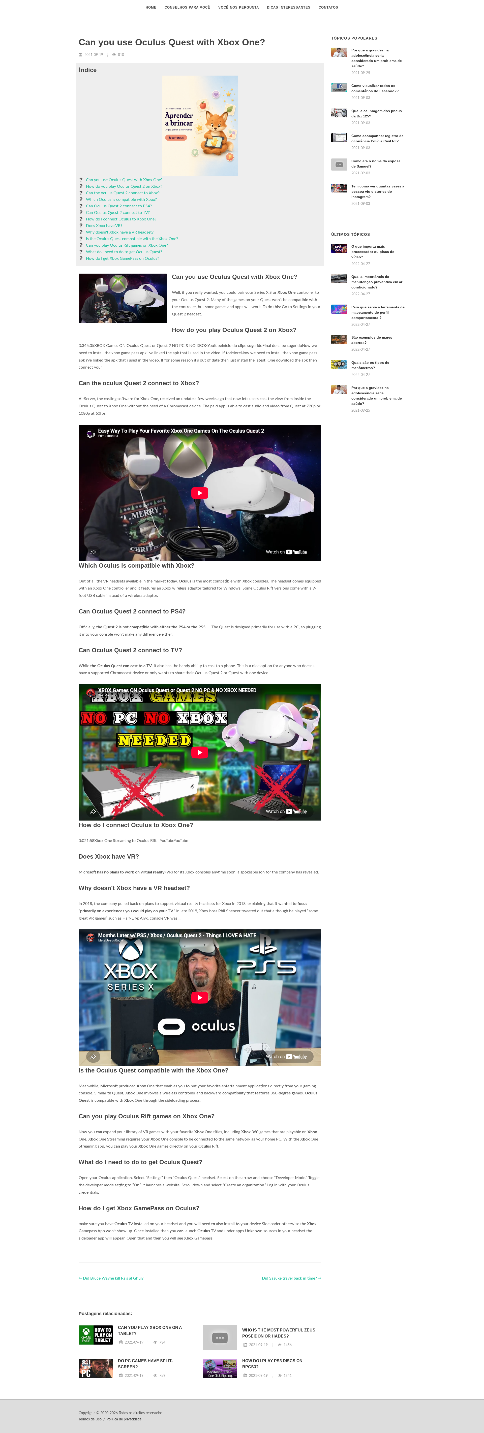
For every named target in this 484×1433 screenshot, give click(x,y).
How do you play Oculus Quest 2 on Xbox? (124, 186)
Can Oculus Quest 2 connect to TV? (118, 213)
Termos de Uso (90, 1419)
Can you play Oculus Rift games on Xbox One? (127, 245)
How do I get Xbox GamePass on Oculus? (122, 258)
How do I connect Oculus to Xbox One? (121, 219)
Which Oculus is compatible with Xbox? (121, 200)
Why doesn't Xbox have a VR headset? (120, 232)
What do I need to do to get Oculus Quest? (124, 252)
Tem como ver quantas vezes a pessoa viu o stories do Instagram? (377, 191)
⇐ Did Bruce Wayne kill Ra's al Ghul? (111, 1278)
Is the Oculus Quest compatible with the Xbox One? (132, 239)
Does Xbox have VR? (104, 226)
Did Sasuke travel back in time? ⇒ (291, 1278)
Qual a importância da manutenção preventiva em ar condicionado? (376, 282)
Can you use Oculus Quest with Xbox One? (124, 180)
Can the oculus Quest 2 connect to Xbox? (123, 193)
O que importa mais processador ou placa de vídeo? (372, 251)
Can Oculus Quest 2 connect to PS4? (119, 206)
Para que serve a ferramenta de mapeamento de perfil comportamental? (378, 312)
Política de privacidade (124, 1419)
